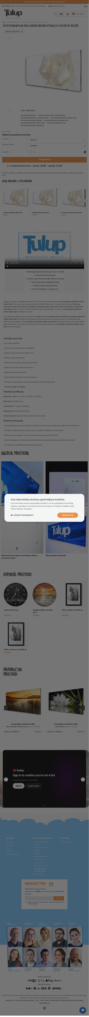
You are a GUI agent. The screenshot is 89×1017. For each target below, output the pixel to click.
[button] (22, 515)
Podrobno (28, 509)
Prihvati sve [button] (67, 515)
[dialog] (44, 508)
